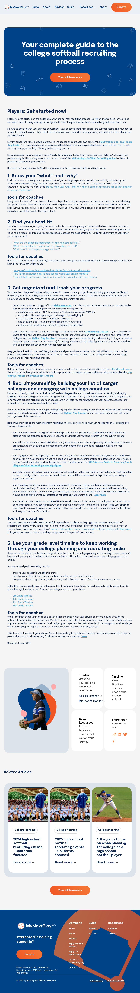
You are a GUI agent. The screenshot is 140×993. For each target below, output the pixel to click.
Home (35, 7)
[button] (72, 7)
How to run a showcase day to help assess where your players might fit (51, 274)
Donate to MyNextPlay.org (76, 961)
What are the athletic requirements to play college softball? (45, 246)
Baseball (93, 929)
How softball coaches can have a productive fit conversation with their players (55, 277)
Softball (93, 934)
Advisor (59, 7)
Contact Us (75, 968)
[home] (16, 7)
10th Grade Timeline (23, 599)
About (47, 7)
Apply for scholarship (75, 953)
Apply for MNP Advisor (76, 945)
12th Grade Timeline (23, 606)
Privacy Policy (96, 981)
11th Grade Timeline (23, 602)
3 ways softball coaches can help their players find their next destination (52, 270)
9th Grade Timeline (22, 596)
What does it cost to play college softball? (36, 249)
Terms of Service (115, 981)
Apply (103, 7)
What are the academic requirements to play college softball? (46, 243)
